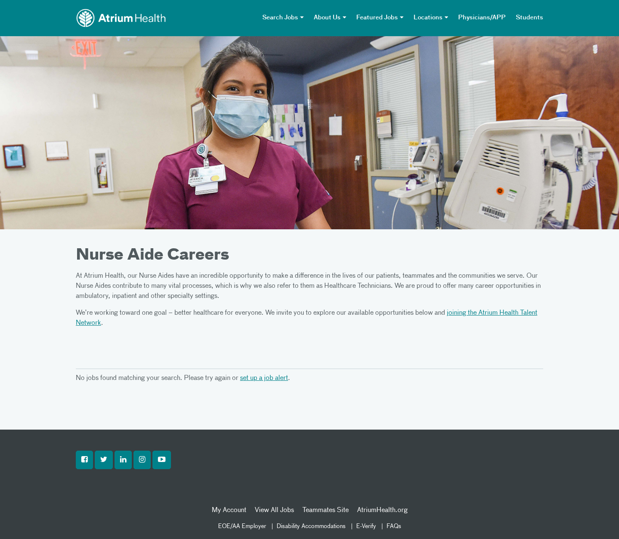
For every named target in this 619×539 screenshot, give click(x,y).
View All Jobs (274, 510)
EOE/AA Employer (242, 526)
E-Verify (366, 526)
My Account (229, 510)
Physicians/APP (482, 18)
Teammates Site (325, 510)
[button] (84, 460)
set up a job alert (264, 378)
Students (529, 18)
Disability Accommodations (311, 526)
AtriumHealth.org (382, 510)
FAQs (394, 526)
